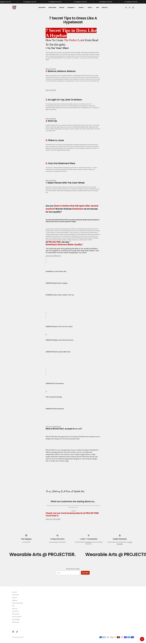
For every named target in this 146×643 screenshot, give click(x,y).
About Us (104, 7)
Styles (90, 7)
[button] (73, 335)
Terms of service (16, 616)
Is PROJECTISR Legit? (17, 625)
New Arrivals (52, 7)
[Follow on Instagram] (13, 632)
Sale (97, 7)
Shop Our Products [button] (51, 69)
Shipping (14, 600)
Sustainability (16, 619)
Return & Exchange (17, 603)
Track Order (15, 595)
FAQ (13, 606)
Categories (70, 7)
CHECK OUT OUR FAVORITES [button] (53, 519)
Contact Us (15, 611)
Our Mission (88, 542)
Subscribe (85, 573)
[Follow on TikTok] (17, 632)
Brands (81, 7)
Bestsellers (42, 7)
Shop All (61, 7)
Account (14, 597)
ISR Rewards (15, 622)
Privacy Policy (15, 614)
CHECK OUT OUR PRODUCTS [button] (53, 256)
